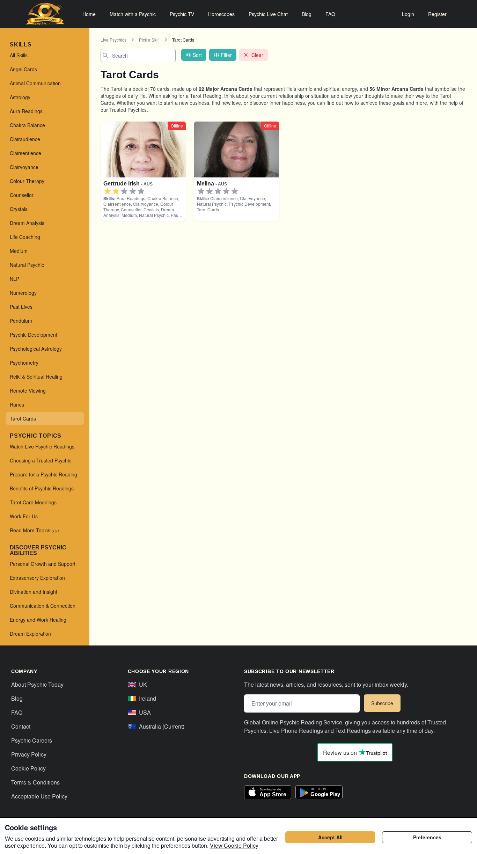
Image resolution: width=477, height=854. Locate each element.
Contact (20, 726)
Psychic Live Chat (268, 13)
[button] (107, 191)
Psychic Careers (31, 740)
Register (437, 13)
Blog (306, 13)
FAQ (330, 13)
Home (89, 13)
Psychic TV (182, 13)
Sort (197, 54)
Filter (226, 54)
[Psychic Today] (45, 14)
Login (408, 13)
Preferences (427, 837)
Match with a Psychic (133, 13)
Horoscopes (221, 13)
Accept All (330, 837)
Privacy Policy (28, 754)
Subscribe (382, 703)
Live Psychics (113, 40)
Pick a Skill (149, 40)
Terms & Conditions (35, 782)
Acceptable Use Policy (39, 796)
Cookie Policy (28, 768)
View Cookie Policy (234, 845)
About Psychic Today (37, 684)
